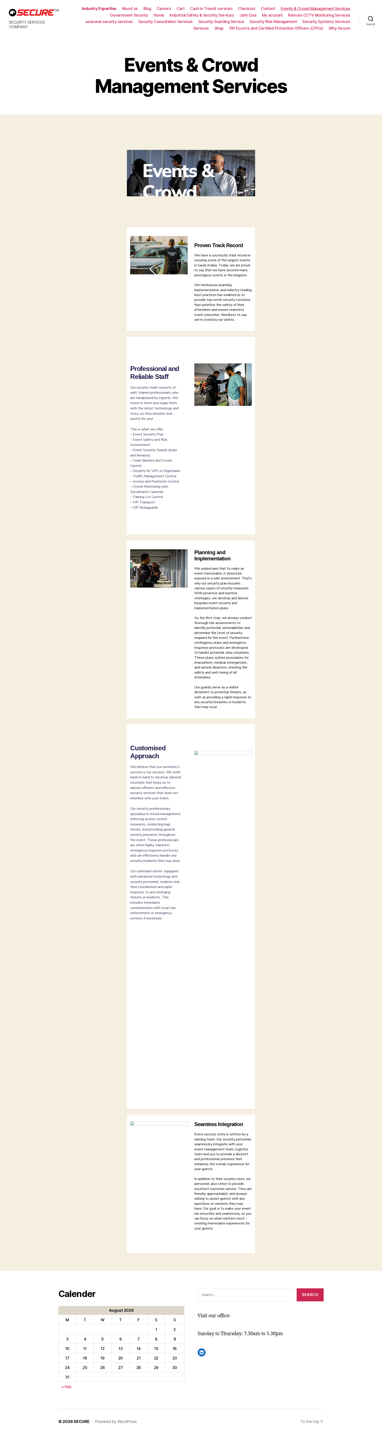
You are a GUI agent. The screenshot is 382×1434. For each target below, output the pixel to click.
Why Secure (339, 28)
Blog (147, 8)
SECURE (81, 1421)
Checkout (246, 8)
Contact (268, 8)
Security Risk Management (273, 21)
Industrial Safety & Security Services (202, 15)
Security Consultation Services (165, 21)
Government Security (129, 15)
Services (201, 28)
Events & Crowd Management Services (315, 8)
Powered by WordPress (116, 1421)
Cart (181, 8)
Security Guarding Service (221, 21)
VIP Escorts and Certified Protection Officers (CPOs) (276, 28)
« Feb (66, 1386)
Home (159, 15)
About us (130, 8)
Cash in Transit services (211, 8)
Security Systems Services (326, 21)
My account (272, 15)
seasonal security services (109, 21)
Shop (218, 28)
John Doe (247, 15)
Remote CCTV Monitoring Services (319, 15)
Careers (164, 8)
